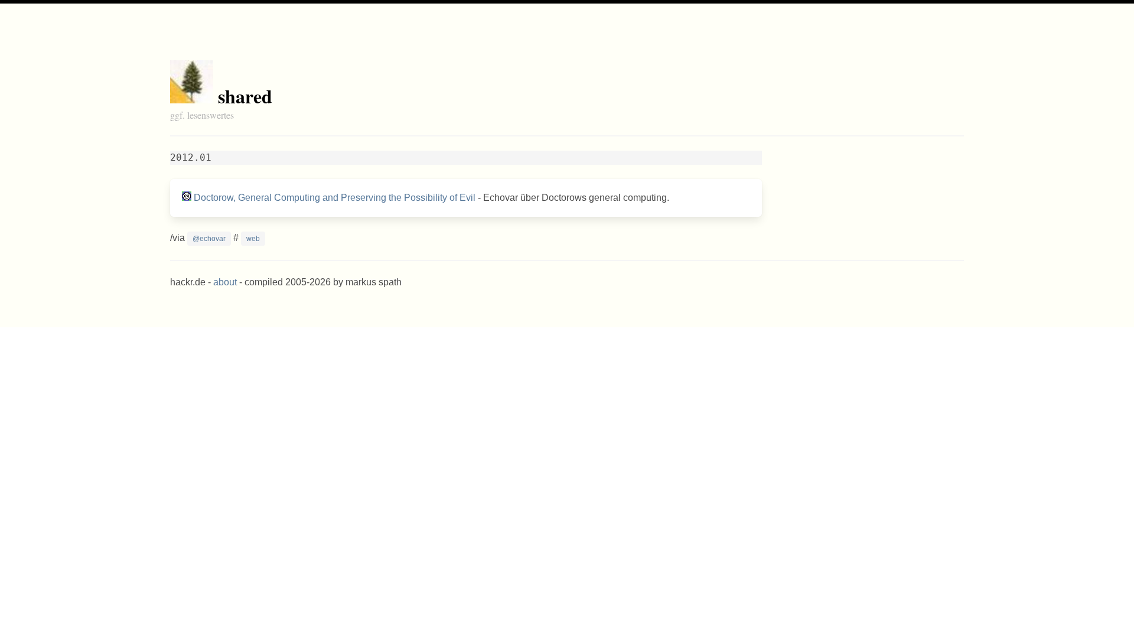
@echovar (209, 239)
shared (245, 96)
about (225, 282)
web (253, 239)
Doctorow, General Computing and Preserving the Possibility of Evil (334, 198)
